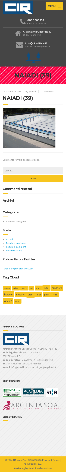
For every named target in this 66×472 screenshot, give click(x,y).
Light (30, 294)
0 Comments (47, 91)
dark (38, 288)
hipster (8, 294)
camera (7, 288)
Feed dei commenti (16, 246)
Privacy (46, 460)
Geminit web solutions (40, 468)
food (46, 287)
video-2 (8, 301)
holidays (20, 294)
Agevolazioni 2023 (33, 463)
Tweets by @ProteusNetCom (18, 268)
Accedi (9, 239)
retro (55, 294)
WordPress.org (14, 250)
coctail (24, 288)
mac (39, 294)
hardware (57, 287)
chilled (15, 288)
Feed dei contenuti (16, 243)
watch (17, 301)
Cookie (56, 460)
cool (31, 288)
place (46, 294)
